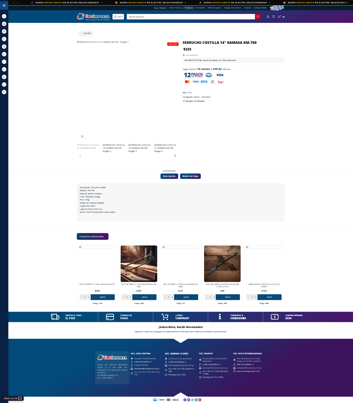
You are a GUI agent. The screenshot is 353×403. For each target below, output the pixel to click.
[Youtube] (199, 399)
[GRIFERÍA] (4, 39)
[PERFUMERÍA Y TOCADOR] (4, 92)
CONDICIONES (238, 318)
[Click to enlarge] (82, 136)
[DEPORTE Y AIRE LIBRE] (4, 16)
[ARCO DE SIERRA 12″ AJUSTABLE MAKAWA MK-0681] (139, 263)
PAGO (124, 318)
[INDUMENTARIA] (4, 69)
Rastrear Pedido (260, 8)
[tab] (169, 176)
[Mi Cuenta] (268, 16)
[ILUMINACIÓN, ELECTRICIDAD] (4, 61)
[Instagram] (184, 399)
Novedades (200, 8)
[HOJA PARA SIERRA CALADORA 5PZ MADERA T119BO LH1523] (222, 263)
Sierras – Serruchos (202, 97)
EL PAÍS (70, 318)
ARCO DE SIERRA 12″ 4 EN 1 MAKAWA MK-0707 (97, 284)
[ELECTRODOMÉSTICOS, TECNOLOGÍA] (4, 24)
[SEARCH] (257, 16)
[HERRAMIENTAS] (4, 46)
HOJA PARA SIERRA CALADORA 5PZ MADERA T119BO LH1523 (222, 285)
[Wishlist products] (273, 16)
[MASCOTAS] (4, 84)
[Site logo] (93, 16)
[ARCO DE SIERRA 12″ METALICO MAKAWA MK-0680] (180, 263)
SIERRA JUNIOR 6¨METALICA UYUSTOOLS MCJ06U (264, 285)
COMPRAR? (182, 318)
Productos (189, 8)
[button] (80, 155)
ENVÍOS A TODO (73, 315)
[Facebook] (188, 399)
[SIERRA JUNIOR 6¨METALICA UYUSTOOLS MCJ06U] (264, 263)
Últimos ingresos (214, 8)
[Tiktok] (192, 399)
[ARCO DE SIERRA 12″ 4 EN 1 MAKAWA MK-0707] (97, 263)
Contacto (247, 8)
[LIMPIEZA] (4, 77)
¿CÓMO (179, 315)
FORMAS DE (126, 315)
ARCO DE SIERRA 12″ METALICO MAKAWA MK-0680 (180, 285)
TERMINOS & (236, 315)
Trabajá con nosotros (232, 8)
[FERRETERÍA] (4, 31)
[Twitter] (196, 399)
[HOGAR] (4, 54)
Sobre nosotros (175, 8)
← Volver (86, 33)
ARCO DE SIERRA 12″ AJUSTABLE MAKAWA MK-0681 (139, 285)
